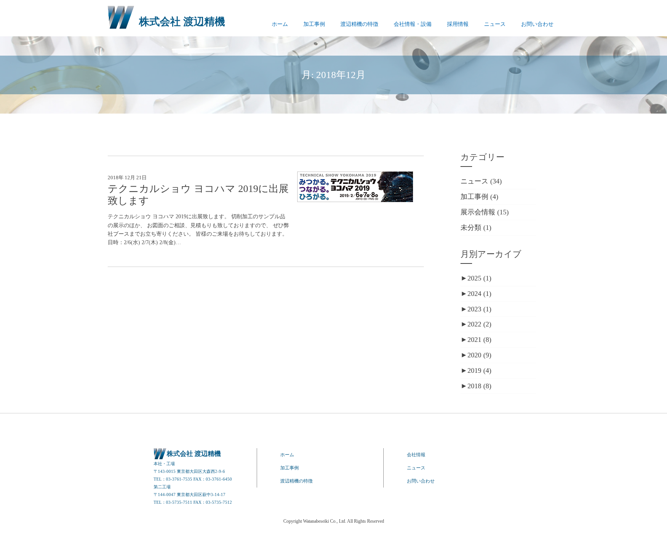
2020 (479, 355)
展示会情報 (477, 212)
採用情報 (458, 24)
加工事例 (314, 24)
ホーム (280, 24)
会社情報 (416, 454)
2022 (479, 324)
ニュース (495, 24)
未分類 (470, 227)
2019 (479, 370)
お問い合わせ (537, 24)
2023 (479, 309)
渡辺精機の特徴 (359, 24)
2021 (479, 339)
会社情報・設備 (413, 24)
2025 (479, 278)
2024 (479, 293)
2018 (479, 386)
